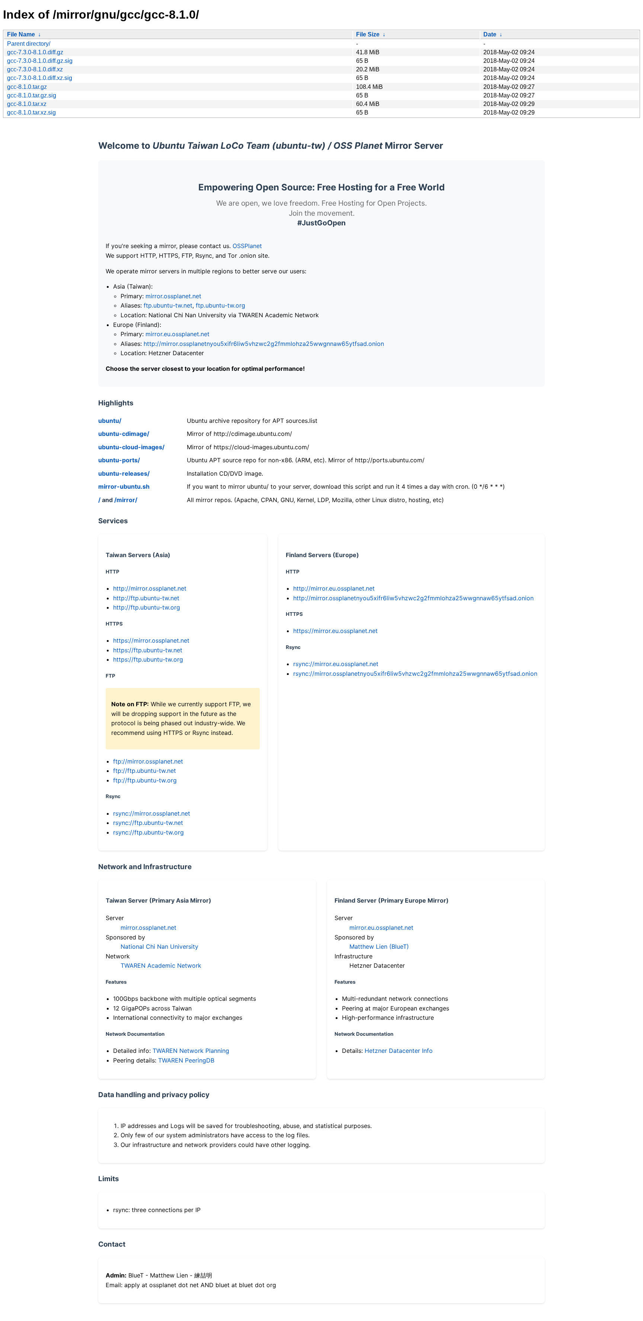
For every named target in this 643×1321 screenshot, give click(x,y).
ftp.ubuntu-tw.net (168, 305)
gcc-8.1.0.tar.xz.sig (31, 112)
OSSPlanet (247, 246)
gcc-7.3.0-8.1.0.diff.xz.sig (39, 78)
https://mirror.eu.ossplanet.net (335, 630)
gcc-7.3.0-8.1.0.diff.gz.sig (40, 61)
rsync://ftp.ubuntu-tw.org (148, 832)
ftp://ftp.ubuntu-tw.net (144, 770)
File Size (368, 34)
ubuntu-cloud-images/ (131, 447)
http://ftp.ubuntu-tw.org (146, 607)
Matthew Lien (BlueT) (379, 946)
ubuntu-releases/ (124, 473)
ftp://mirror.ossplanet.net (148, 761)
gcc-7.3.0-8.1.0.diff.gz (35, 52)
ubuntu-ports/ (119, 460)
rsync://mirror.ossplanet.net (151, 813)
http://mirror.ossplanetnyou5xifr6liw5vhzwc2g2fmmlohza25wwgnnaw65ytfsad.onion (264, 343)
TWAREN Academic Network (161, 965)
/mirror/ (125, 500)
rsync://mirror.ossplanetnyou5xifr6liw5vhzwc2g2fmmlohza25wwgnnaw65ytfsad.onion (415, 673)
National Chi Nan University (159, 946)
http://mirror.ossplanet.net (149, 588)
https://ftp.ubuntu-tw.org (148, 659)
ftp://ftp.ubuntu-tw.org (145, 780)
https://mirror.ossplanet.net (151, 640)
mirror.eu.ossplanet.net (177, 334)
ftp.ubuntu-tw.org (220, 305)
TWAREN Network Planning (191, 1050)
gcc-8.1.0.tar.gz (27, 87)
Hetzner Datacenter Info (399, 1050)
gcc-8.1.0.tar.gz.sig (31, 95)
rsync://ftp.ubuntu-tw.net (148, 822)
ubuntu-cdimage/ (123, 433)
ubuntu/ (109, 420)
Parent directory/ (28, 44)
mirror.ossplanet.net (173, 296)
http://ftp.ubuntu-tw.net (146, 598)
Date (489, 34)
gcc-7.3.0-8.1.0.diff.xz (35, 69)
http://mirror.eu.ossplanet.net (334, 588)
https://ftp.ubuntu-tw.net (147, 650)
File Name (21, 34)
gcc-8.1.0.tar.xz (27, 104)
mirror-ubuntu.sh (124, 486)
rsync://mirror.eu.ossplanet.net (335, 664)
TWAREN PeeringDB (186, 1060)
